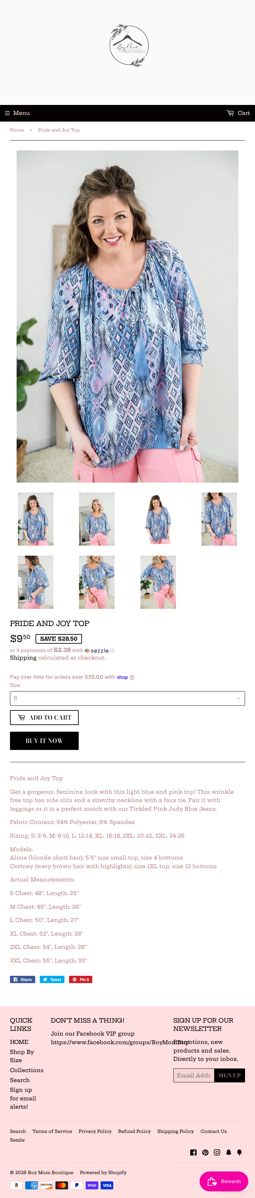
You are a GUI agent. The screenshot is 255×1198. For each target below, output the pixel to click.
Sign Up (229, 1075)
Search (20, 1080)
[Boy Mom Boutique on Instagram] (217, 1153)
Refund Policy (134, 1131)
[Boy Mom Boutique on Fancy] (239, 1153)
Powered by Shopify (103, 1172)
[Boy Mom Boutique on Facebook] (193, 1153)
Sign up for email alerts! (23, 1098)
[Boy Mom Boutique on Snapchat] (228, 1153)
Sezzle (17, 1140)
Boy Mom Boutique (50, 1172)
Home (17, 130)
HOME (19, 1042)
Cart (243, 113)
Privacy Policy (95, 1131)
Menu (21, 113)
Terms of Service (52, 1131)
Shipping (23, 657)
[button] (127, 650)
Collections (26, 1070)
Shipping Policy (175, 1131)
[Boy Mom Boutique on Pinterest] (205, 1153)
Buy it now (44, 740)
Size (15, 685)
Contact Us (214, 1131)
